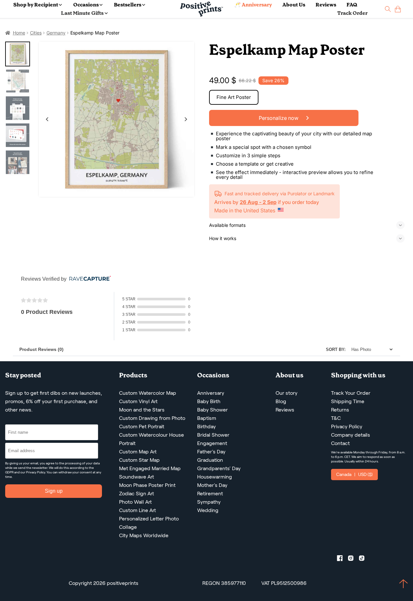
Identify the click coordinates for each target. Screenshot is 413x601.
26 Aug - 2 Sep (258, 202)
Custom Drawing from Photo (152, 418)
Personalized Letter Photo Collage (149, 523)
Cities (36, 32)
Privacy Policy (35, 472)
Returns (340, 409)
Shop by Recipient (35, 4)
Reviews (326, 4)
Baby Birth (208, 401)
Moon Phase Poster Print (147, 485)
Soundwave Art (136, 477)
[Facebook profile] (342, 559)
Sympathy (209, 502)
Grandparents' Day (219, 468)
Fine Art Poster (234, 97)
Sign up (54, 491)
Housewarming (214, 477)
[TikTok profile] (364, 559)
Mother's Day (212, 485)
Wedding (207, 510)
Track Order (352, 13)
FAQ (352, 4)
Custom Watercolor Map (147, 393)
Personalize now (279, 118)
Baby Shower (212, 409)
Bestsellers (127, 4)
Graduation (210, 460)
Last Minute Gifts (82, 13)
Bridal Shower (213, 435)
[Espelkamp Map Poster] (116, 119)
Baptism (206, 418)
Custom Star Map (139, 460)
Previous (47, 119)
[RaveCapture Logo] (88, 278)
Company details (350, 435)
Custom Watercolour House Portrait (151, 439)
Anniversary (210, 393)
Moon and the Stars (142, 409)
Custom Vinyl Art (138, 401)
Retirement (210, 493)
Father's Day (211, 451)
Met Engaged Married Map (150, 468)
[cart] (398, 9)
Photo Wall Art (135, 502)
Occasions (86, 4)
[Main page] (201, 9)
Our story (286, 393)
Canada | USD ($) (354, 474)
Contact (340, 443)
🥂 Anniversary (253, 4)
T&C (336, 418)
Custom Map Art (137, 451)
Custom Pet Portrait (141, 426)
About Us (293, 4)
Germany (55, 32)
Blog (281, 401)
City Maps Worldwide (143, 535)
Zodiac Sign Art (136, 493)
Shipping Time (347, 401)
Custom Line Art (137, 510)
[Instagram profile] (353, 559)
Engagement (212, 443)
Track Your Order (350, 393)
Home (19, 32)
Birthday (206, 426)
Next (186, 119)
